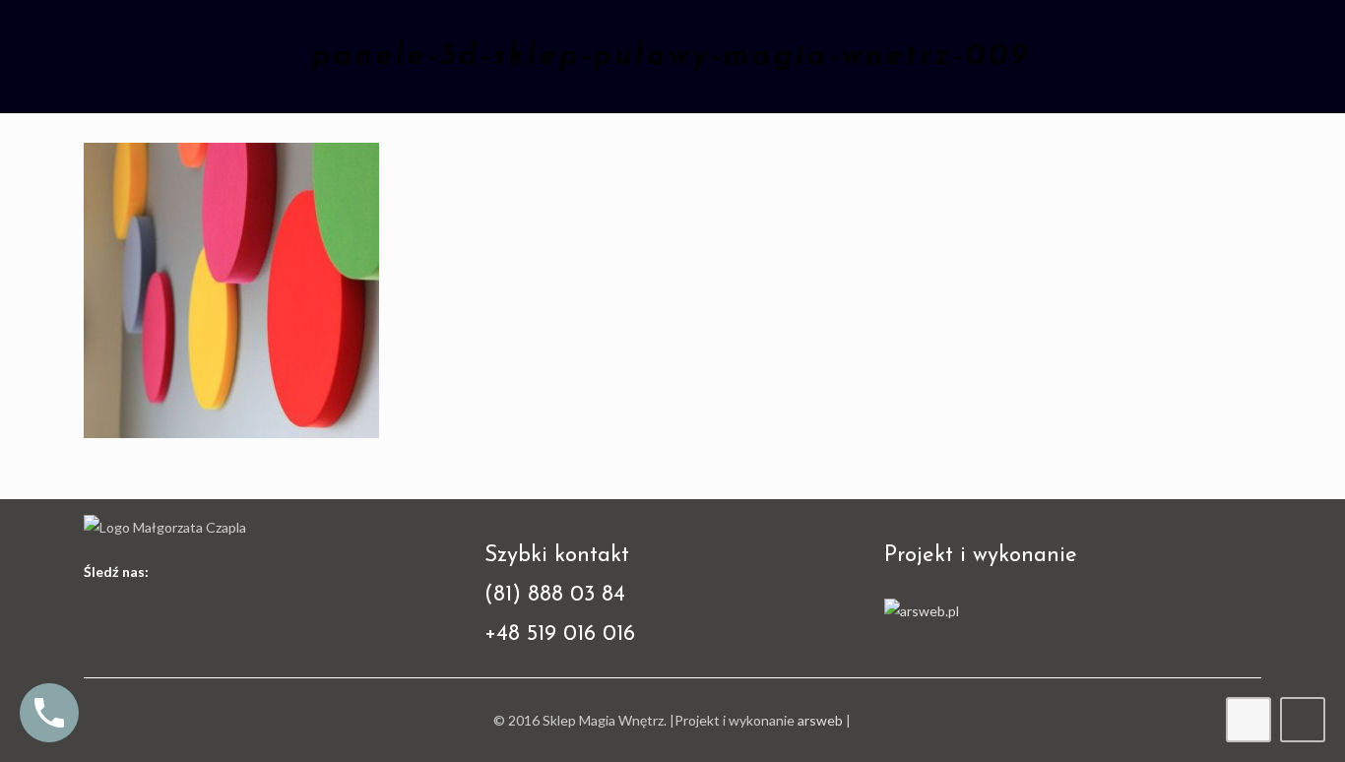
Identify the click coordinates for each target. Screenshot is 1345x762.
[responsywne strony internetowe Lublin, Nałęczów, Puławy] (921, 611)
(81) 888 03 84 (554, 595)
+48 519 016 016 (559, 634)
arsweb (820, 720)
